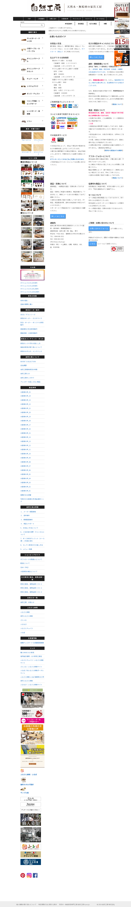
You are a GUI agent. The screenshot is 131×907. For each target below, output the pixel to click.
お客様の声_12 (25, 445)
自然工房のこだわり (27, 378)
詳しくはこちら (96, 57)
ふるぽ (22, 632)
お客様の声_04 (25, 478)
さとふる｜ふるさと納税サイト (31, 667)
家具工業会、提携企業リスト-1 (31, 584)
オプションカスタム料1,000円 (29, 289)
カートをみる (100, 19)
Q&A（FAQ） (24, 567)
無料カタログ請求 (27, 784)
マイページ (88, 19)
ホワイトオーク (26, 152)
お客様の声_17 (25, 425)
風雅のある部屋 (25, 495)
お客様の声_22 (25, 404)
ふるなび (23, 624)
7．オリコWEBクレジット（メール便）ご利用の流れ (32, 539)
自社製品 (81, 24)
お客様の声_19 (25, 416)
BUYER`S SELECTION (28, 361)
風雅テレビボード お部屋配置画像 (32, 643)
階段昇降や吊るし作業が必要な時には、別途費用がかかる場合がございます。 (106, 82)
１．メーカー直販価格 (28, 512)
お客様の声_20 (25, 412)
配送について (117, 104)
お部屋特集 (32, 638)
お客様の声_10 (25, 454)
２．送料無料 (25, 515)
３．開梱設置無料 (26, 519)
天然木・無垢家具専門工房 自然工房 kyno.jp (74, 904)
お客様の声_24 (25, 396)
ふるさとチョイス (26, 628)
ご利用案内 (41, 19)
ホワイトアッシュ (38, 153)
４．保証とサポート (27, 524)
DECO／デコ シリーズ (27, 314)
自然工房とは (25, 373)
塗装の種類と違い (26, 304)
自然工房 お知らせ (27, 602)
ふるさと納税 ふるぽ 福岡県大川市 (32, 677)
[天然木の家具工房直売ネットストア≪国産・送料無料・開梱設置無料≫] (65, 8)
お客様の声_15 (25, 433)
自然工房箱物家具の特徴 (28, 369)
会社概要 (23, 365)
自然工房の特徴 (32, 507)
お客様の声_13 (25, 441)
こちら (92, 243)
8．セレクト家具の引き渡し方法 (31, 545)
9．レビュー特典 (26, 549)
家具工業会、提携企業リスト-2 (31, 588)
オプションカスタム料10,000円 (29, 292)
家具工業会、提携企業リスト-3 (31, 592)
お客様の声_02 (25, 487)
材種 (105, 24)
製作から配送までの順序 (113, 150)
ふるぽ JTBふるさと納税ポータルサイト (32, 671)
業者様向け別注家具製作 (28, 329)
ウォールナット (26, 140)
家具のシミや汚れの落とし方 (30, 343)
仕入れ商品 (93, 24)
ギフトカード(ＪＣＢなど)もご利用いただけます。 (67, 159)
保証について (117, 178)
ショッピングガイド (32, 555)
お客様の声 (65, 19)
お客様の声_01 (25, 491)
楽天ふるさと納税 (26, 616)
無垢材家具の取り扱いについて (31, 347)
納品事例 (32, 387)
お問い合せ (53, 19)
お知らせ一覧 (32, 598)
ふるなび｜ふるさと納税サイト (31, 684)
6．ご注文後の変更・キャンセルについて (32, 533)
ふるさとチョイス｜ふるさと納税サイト (31, 661)
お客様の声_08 (25, 462)
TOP (29, 19)
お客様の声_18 (25, 421)
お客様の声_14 (25, 437)
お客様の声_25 (25, 392)
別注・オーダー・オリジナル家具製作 (31, 323)
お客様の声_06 (25, 470)
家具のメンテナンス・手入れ (32, 339)
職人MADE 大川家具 (27, 652)
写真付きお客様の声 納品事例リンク (32, 500)
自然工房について (33, 357)
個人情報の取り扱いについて (26, 904)
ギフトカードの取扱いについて (31, 559)
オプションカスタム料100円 (28, 283)
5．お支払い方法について (29, 528)
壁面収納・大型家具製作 (28, 333)
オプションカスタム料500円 (28, 286)
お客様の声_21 (25, 408)
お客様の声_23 (25, 400)
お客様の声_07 (25, 466)
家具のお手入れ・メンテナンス (31, 351)
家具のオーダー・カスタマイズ (31, 318)
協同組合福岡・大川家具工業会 (31, 656)
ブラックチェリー (38, 141)
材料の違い (24, 300)
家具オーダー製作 (33, 310)
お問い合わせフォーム (99, 228)
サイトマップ (77, 19)
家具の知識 (32, 296)
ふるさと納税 (32, 607)
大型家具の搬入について (28, 571)
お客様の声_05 (25, 474)
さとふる (23, 620)
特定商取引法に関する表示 (47, 904)
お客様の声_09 (25, 458)
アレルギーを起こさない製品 (30, 382)
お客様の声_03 (25, 482)
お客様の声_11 (25, 449)
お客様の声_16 (25, 429)
